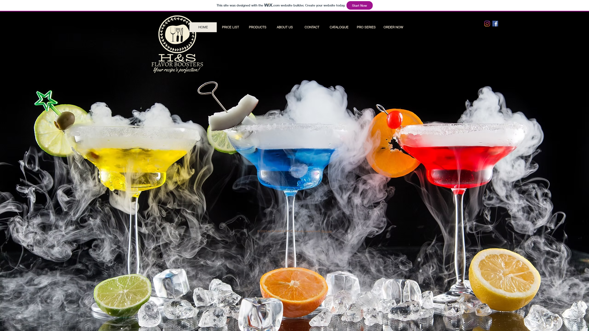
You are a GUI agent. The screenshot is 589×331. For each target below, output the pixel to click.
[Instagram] (487, 23)
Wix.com (326, 231)
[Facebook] (495, 23)
